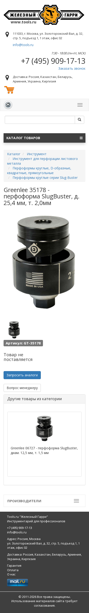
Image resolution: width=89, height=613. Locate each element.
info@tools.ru (23, 45)
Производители (24, 500)
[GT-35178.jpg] (14, 329)
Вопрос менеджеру (22, 388)
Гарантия (14, 565)
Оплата (13, 570)
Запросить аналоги (22, 375)
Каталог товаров (23, 138)
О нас (11, 574)
